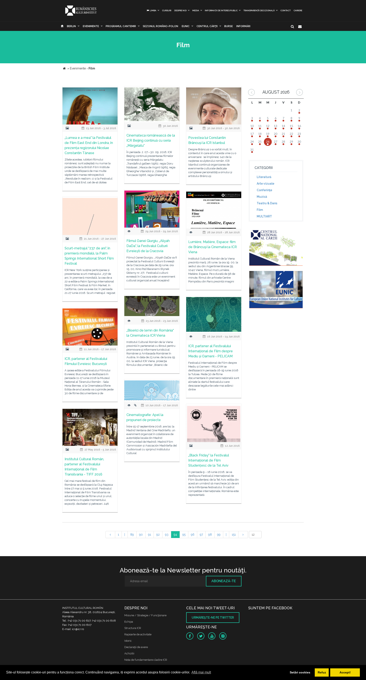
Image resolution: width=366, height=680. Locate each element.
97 (201, 534)
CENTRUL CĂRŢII (207, 26)
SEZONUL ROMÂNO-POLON (160, 26)
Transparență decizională (259, 10)
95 (184, 534)
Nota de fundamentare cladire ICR (145, 659)
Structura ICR (132, 628)
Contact (285, 10)
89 (132, 534)
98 (210, 534)
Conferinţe (264, 190)
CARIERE (298, 10)
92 (158, 534)
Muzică (262, 196)
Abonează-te (223, 581)
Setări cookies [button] (300, 672)
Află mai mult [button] (201, 672)
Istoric (128, 640)
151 (234, 534)
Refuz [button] (322, 672)
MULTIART (264, 216)
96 (192, 534)
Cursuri (166, 10)
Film (260, 209)
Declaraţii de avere (136, 647)
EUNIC (186, 26)
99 (218, 534)
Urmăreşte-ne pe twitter (213, 617)
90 (141, 534)
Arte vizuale (265, 183)
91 (149, 534)
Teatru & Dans (267, 203)
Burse (228, 26)
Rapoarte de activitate (137, 634)
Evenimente (91, 26)
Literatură (264, 177)
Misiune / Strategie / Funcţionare (145, 615)
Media (195, 10)
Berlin (71, 26)
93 (166, 534)
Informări (243, 26)
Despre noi (180, 10)
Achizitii (129, 653)
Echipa (128, 621)
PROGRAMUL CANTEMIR (121, 26)
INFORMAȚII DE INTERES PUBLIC (221, 10)
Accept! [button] (345, 672)
